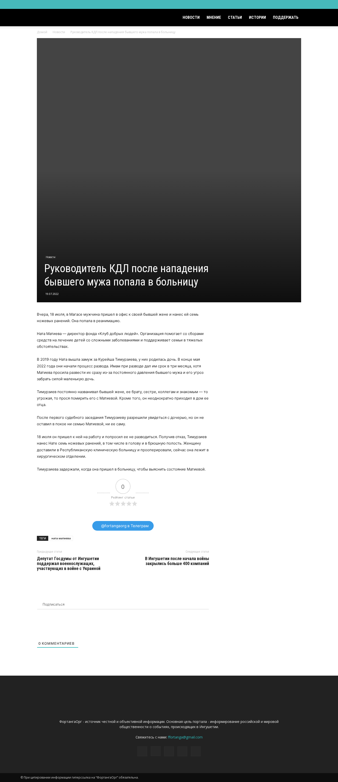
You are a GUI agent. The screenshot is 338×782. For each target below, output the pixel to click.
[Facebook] (281, 4)
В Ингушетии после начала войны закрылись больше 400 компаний (177, 561)
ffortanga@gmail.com (185, 737)
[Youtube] (313, 4)
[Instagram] (289, 4)
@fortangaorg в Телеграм (124, 525)
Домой (42, 32)
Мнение (214, 17)
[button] (311, 18)
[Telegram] (297, 4)
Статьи (235, 17)
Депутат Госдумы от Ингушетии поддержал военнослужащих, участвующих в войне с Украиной (68, 563)
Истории (257, 17)
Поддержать (285, 17)
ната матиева (61, 538)
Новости (191, 17)
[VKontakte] (305, 4)
